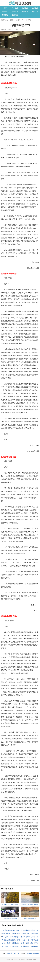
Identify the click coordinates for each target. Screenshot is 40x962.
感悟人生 (35, 12)
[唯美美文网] (20, 3)
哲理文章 (5, 15)
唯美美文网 (17, 959)
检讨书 (28, 20)
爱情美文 (5, 12)
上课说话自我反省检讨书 (30, 933)
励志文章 (15, 12)
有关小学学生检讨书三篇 (30, 937)
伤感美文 (25, 8)
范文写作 (19, 20)
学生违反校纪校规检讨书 (11, 940)
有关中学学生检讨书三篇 (30, 943)
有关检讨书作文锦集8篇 (29, 946)
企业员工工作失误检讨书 (11, 937)
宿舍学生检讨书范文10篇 (30, 930)
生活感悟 (15, 15)
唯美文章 (25, 12)
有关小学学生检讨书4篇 (10, 943)
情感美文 (35, 8)
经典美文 (15, 8)
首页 (5, 8)
